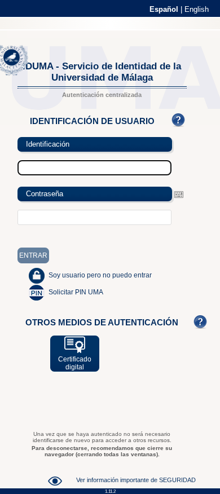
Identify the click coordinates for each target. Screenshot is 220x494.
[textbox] (94, 217)
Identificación (47, 144)
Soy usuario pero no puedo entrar (100, 275)
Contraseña (44, 193)
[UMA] (17, 73)
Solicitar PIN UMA (76, 292)
